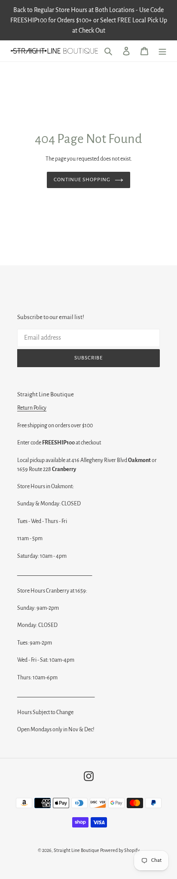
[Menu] (162, 51)
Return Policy (31, 408)
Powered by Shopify (120, 850)
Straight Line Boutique (76, 850)
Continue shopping (82, 179)
